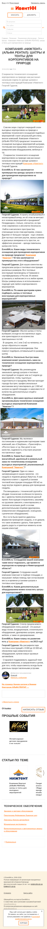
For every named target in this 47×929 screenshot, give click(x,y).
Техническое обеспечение (27, 38)
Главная (5, 38)
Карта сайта (28, 893)
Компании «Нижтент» (33, 163)
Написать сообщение (19, 678)
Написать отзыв (33, 709)
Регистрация (14, 3)
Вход (4, 3)
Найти (4, 27)
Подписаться (10, 842)
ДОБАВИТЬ (31, 15)
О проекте (7, 893)
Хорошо (23, 923)
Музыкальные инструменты (15, 824)
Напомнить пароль (38, 3)
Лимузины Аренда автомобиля (16, 820)
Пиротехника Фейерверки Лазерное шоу (20, 815)
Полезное (12, 38)
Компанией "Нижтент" (13, 467)
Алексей (14, 675)
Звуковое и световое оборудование (18, 811)
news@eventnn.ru (10, 904)
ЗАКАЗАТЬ (15, 15)
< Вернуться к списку (10, 702)
